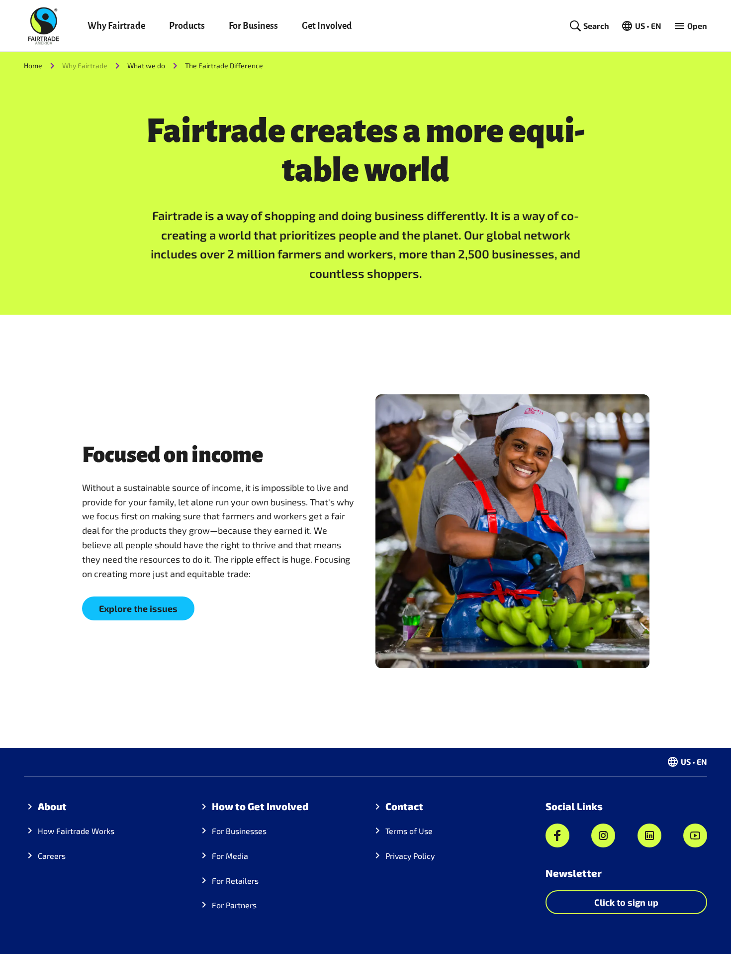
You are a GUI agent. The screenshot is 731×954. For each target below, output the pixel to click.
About (52, 806)
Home (33, 65)
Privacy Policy (410, 855)
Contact (404, 806)
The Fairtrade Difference (224, 65)
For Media (230, 855)
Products (187, 26)
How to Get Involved (260, 806)
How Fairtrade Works (76, 830)
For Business (253, 26)
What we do (146, 65)
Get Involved (327, 26)
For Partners (234, 905)
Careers (52, 855)
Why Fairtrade (116, 26)
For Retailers (235, 880)
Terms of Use (409, 830)
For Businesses (239, 830)
